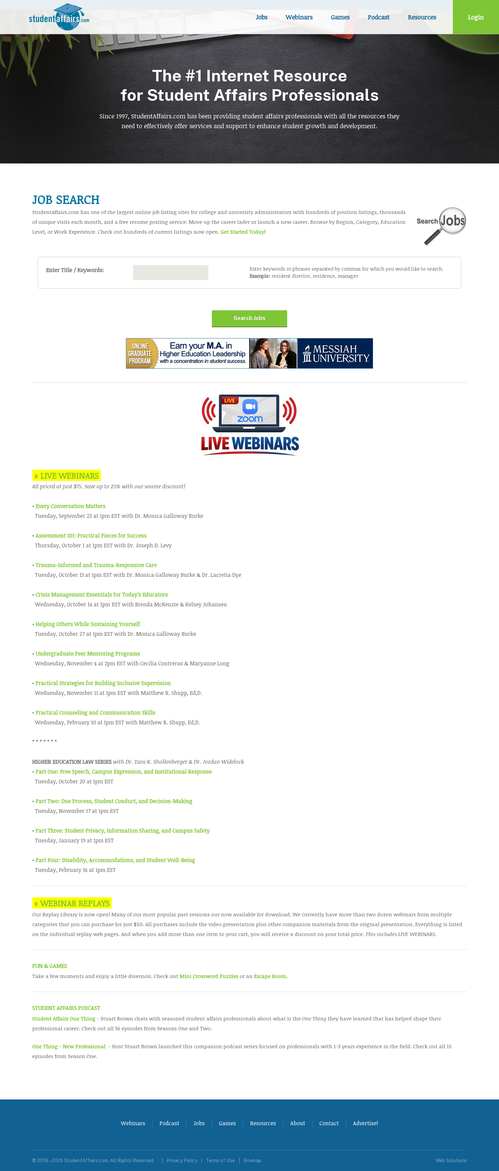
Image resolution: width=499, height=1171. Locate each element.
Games (340, 17)
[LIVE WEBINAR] (249, 454)
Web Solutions (451, 1160)
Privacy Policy (181, 1160)
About (297, 1123)
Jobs (261, 17)
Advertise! (365, 1123)
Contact (329, 1123)
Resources (422, 17)
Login (476, 17)
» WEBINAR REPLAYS (72, 903)
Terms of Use (220, 1160)
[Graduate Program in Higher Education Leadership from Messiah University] (249, 366)
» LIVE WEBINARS (66, 475)
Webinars (299, 17)
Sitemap (252, 1160)
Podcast (379, 17)
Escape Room (270, 975)
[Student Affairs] (60, 17)
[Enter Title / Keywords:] (170, 272)
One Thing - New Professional (69, 1046)
